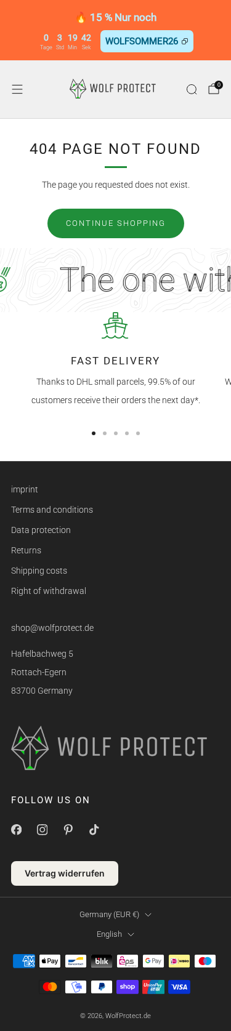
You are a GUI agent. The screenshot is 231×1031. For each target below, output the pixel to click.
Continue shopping (116, 223)
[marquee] (115, 280)
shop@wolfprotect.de (52, 628)
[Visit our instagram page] (42, 830)
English (109, 934)
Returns (26, 550)
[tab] (93, 433)
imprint (24, 489)
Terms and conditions (52, 510)
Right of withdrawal (48, 591)
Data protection (41, 530)
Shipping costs (39, 571)
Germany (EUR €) (109, 914)
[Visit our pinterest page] (68, 830)
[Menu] (17, 89)
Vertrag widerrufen (65, 873)
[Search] (191, 89)
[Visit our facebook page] (16, 830)
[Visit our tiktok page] (94, 830)
